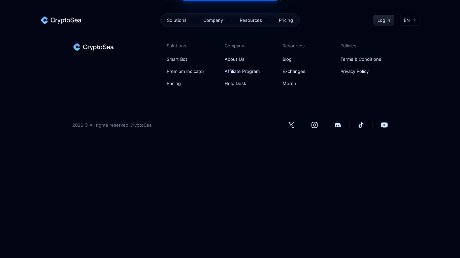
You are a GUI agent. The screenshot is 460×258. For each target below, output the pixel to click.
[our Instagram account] (314, 125)
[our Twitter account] (291, 125)
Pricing (286, 20)
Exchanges (294, 71)
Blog (287, 59)
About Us (234, 59)
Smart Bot (177, 59)
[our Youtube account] (384, 125)
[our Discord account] (337, 125)
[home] (61, 20)
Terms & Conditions (360, 59)
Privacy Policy (354, 71)
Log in (383, 20)
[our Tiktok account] (361, 125)
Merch (289, 83)
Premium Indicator (185, 71)
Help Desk (235, 83)
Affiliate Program (242, 71)
